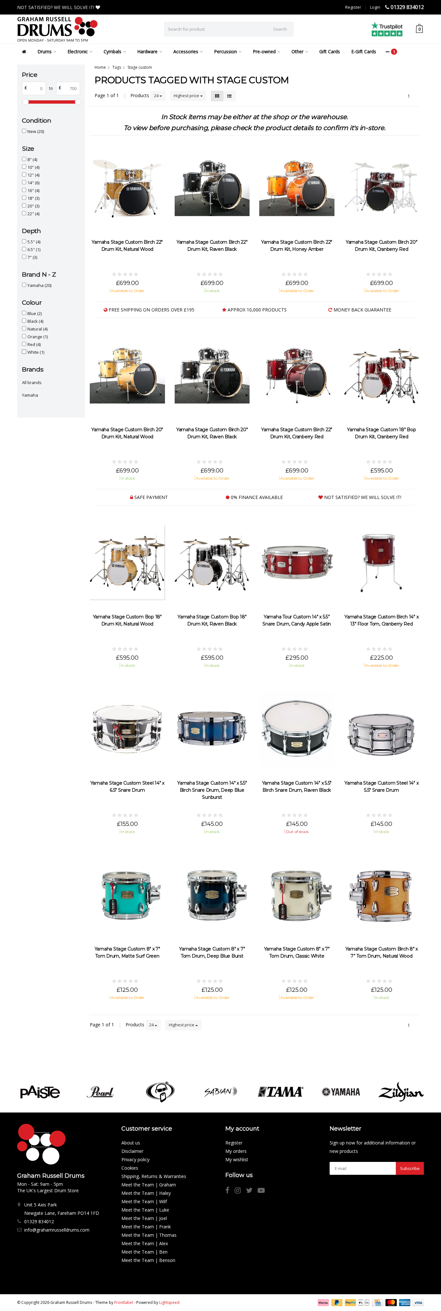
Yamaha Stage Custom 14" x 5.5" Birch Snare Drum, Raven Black (297, 786)
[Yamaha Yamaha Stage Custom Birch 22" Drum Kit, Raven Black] (212, 188)
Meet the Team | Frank (146, 1227)
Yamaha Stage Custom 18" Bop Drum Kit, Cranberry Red (381, 433)
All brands (32, 382)
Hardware (147, 51)
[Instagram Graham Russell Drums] (240, 1191)
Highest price (187, 95)
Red (34, 344)
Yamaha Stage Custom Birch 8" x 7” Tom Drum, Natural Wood (381, 952)
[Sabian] (220, 1092)
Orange (37, 337)
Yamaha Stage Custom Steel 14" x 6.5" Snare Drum (127, 786)
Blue (34, 313)
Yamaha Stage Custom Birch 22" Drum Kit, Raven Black (212, 245)
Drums (44, 51)
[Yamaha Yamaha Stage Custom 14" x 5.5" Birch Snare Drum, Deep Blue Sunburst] (212, 728)
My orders (236, 1151)
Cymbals (112, 51)
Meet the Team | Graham (148, 1185)
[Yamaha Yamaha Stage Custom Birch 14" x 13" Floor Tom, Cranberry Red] (381, 562)
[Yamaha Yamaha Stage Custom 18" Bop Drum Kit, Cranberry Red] (381, 375)
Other (297, 51)
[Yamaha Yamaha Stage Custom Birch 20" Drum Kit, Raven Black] (212, 375)
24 (156, 95)
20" (33, 206)
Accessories (185, 51)
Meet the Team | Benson (148, 1260)
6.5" (33, 249)
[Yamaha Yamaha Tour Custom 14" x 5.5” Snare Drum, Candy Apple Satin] (296, 562)
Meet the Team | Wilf (144, 1201)
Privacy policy (135, 1159)
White (35, 352)
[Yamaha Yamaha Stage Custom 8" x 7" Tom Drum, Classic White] (296, 894)
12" (33, 175)
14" (33, 183)
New (35, 131)
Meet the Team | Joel (144, 1218)
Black (35, 321)
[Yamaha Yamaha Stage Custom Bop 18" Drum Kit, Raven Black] (212, 562)
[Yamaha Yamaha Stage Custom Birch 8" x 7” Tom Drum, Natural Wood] (381, 894)
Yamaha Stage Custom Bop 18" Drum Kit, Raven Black (212, 620)
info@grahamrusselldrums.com (56, 1230)
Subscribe (410, 1168)
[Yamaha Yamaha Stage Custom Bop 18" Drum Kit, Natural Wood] (127, 562)
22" (33, 214)
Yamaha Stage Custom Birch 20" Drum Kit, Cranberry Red (381, 245)
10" (33, 167)
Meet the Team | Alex (144, 1243)
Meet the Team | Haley (146, 1193)
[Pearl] (100, 1092)
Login (375, 7)
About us (130, 1143)
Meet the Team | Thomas (149, 1235)
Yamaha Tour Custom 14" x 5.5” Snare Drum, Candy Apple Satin (296, 620)
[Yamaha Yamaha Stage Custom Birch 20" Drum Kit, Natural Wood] (127, 375)
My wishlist (236, 1159)
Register (353, 7)
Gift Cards (329, 51)
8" (32, 159)
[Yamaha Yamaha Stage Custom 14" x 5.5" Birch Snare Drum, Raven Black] (296, 728)
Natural (37, 329)
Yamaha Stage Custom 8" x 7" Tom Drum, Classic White (297, 952)
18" (33, 198)
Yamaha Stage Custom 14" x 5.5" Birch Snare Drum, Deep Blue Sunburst (212, 790)
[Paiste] (40, 1092)
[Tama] (280, 1092)
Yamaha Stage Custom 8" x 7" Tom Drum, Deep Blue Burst (212, 952)
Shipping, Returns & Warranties (153, 1176)
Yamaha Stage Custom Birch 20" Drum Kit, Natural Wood (127, 433)
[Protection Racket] (160, 1092)
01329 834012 (407, 7)
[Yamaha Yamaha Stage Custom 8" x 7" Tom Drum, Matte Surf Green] (127, 894)
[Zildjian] (401, 1092)
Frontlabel (123, 1302)
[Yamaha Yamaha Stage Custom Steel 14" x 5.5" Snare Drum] (381, 728)
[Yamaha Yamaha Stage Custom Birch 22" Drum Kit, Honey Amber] (296, 188)
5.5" (33, 242)
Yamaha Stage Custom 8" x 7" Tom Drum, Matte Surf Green (127, 952)
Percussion (225, 51)
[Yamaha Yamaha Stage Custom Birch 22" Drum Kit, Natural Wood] (127, 188)
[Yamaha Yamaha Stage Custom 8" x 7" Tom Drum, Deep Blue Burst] (212, 894)
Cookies (129, 1168)
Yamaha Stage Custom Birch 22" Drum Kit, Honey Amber (296, 245)
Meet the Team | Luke (145, 1210)
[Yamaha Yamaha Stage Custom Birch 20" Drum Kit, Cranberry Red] (381, 188)
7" (32, 257)
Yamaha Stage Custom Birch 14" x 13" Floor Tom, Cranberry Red (381, 620)
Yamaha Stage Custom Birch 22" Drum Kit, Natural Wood (127, 245)
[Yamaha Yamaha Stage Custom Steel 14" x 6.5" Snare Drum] (127, 728)
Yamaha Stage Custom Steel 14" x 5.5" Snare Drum (381, 786)
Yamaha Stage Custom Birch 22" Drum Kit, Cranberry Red (296, 433)
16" (33, 190)
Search (280, 29)
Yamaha (39, 285)
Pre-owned (264, 51)
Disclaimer (132, 1151)
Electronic (77, 51)
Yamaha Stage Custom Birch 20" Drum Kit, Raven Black (212, 433)
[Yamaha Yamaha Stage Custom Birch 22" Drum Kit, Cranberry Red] (296, 375)
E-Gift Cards (363, 51)
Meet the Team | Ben (144, 1252)
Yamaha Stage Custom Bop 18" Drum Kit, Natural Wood (127, 620)
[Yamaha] (341, 1092)
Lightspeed (169, 1302)
